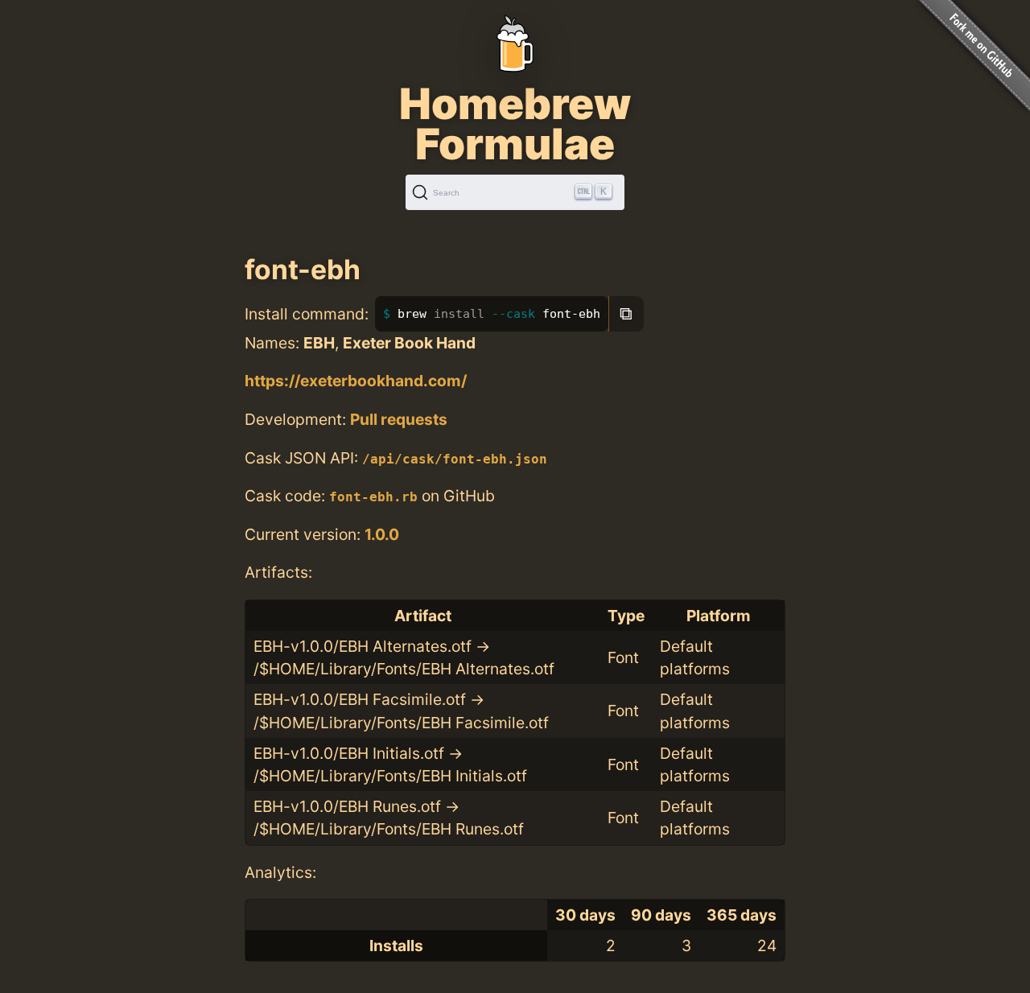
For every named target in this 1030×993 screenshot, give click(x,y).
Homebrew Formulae (515, 124)
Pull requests (398, 419)
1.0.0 (382, 534)
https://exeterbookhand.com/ (356, 380)
